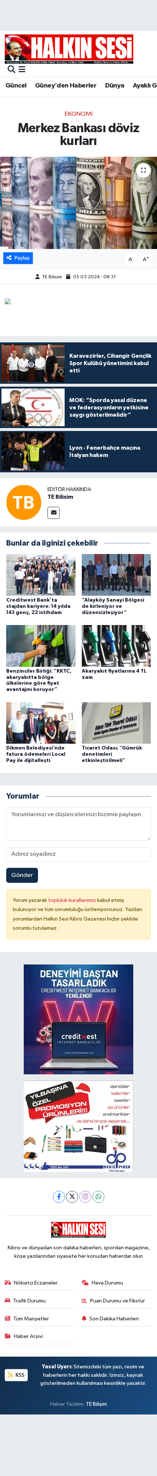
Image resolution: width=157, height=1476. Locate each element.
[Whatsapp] (98, 1197)
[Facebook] (59, 1197)
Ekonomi (79, 114)
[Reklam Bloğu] (78, 1019)
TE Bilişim (96, 1404)
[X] (72, 1197)
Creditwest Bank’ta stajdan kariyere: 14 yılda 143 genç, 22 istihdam (38, 606)
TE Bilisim (52, 277)
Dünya (115, 85)
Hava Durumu (107, 1283)
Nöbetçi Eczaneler (36, 1283)
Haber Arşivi (28, 1336)
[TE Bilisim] (23, 502)
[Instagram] (85, 1197)
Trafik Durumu (29, 1301)
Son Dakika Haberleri (114, 1318)
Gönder (22, 875)
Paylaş (22, 258)
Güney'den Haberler (65, 85)
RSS (19, 1375)
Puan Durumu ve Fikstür (117, 1301)
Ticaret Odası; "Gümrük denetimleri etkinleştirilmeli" (112, 754)
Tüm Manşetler (31, 1318)
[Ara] (11, 70)
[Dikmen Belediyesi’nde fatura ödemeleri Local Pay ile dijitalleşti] (41, 723)
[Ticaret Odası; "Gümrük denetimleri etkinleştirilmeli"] (116, 723)
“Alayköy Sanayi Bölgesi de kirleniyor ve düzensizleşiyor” (113, 606)
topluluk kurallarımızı (72, 900)
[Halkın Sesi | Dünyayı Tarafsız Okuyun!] (69, 49)
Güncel (15, 85)
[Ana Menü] (22, 70)
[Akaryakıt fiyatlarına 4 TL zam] (116, 646)
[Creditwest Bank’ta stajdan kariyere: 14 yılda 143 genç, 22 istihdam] (41, 575)
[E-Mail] (53, 513)
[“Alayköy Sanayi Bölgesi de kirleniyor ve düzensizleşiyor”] (116, 575)
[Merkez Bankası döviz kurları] (78, 203)
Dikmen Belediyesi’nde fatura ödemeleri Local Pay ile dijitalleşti (35, 754)
